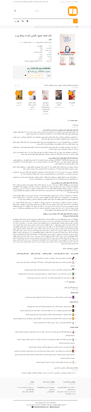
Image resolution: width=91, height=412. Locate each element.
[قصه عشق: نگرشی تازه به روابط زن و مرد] (58, 53)
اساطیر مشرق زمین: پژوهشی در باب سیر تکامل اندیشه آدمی (56, 310)
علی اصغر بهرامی (40, 42)
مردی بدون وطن (67, 306)
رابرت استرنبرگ (48, 42)
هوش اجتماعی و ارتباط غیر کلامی (63, 297)
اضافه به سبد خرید (34, 76)
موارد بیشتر (72, 282)
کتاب (73, 373)
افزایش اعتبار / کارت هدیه (25, 1)
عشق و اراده (72, 103)
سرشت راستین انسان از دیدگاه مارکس (32, 105)
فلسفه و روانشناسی (66, 373)
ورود (15, 21)
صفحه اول (53, 403)
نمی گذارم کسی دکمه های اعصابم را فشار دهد (60, 278)
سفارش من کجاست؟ (37, 1)
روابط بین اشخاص (47, 254)
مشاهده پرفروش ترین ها (31, 61)
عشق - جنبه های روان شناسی (61, 254)
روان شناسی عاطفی (35, 254)
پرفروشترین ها (39, 403)
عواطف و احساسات (26, 373)
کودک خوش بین (67, 347)
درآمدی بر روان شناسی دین (65, 274)
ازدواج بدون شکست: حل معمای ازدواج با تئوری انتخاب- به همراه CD (45, 107)
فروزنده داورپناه (27, 42)
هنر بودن (19, 103)
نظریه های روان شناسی (23, 254)
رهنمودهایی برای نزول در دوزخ (64, 322)
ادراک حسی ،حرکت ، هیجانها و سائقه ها (42, 373)
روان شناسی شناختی (59, 104)
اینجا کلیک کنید (30, 389)
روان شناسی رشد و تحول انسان (64, 351)
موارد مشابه (74, 120)
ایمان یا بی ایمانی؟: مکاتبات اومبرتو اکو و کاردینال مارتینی (57, 318)
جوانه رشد (39, 46)
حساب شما (45, 1)
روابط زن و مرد (74, 254)
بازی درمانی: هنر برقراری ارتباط (64, 362)
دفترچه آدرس (50, 392)
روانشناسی (56, 373)
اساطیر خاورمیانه (67, 314)
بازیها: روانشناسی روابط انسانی (64, 270)
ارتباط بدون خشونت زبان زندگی (64, 258)
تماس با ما (15, 1)
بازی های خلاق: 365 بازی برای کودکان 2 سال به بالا (59, 332)
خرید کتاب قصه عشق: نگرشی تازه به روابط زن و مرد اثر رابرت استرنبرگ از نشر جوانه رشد (54, 27)
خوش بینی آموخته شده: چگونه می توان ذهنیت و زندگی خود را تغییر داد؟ (53, 339)
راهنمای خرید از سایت (27, 392)
